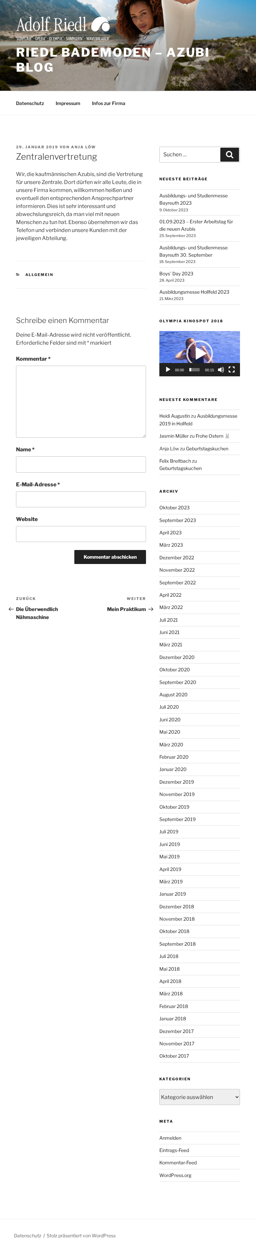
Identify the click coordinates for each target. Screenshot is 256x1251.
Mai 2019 (169, 856)
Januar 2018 (172, 1018)
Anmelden (170, 1138)
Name (25, 449)
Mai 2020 (169, 732)
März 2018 (171, 993)
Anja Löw (83, 147)
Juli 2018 (168, 956)
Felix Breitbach (175, 461)
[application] (199, 353)
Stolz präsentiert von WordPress (81, 1235)
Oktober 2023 (174, 507)
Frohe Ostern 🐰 (213, 436)
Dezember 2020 (177, 657)
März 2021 (170, 644)
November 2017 (176, 1043)
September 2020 (177, 682)
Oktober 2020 (174, 669)
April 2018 (170, 981)
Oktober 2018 (174, 931)
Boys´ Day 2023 (176, 273)
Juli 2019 (168, 831)
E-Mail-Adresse (38, 484)
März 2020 (171, 744)
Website (27, 519)
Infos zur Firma (108, 103)
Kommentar (33, 359)
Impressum (68, 103)
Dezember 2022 (176, 557)
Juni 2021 (169, 632)
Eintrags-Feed (174, 1150)
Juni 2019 (169, 844)
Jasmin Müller (174, 436)
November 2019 (177, 794)
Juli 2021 (168, 620)
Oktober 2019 (174, 807)
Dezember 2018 (176, 906)
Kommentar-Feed (178, 1162)
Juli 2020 (169, 707)
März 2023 (171, 545)
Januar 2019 (172, 894)
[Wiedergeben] (168, 369)
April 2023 (170, 532)
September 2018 (177, 944)
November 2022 (177, 570)
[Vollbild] (231, 369)
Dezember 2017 (176, 1031)
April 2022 (170, 595)
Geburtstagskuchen (207, 448)
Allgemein (39, 274)
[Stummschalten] (221, 369)
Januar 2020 (173, 769)
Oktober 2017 (174, 1056)
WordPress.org (175, 1175)
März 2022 (171, 607)
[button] (199, 353)
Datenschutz (30, 103)
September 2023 (177, 520)
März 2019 (171, 881)
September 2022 (177, 582)
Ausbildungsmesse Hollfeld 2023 (194, 292)
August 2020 (173, 694)
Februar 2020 (174, 757)
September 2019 (177, 819)
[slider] (194, 369)
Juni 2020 (170, 719)
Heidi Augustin (174, 416)
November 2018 (177, 919)
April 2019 (170, 869)
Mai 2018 (169, 969)
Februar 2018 (173, 1006)
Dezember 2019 (176, 782)
